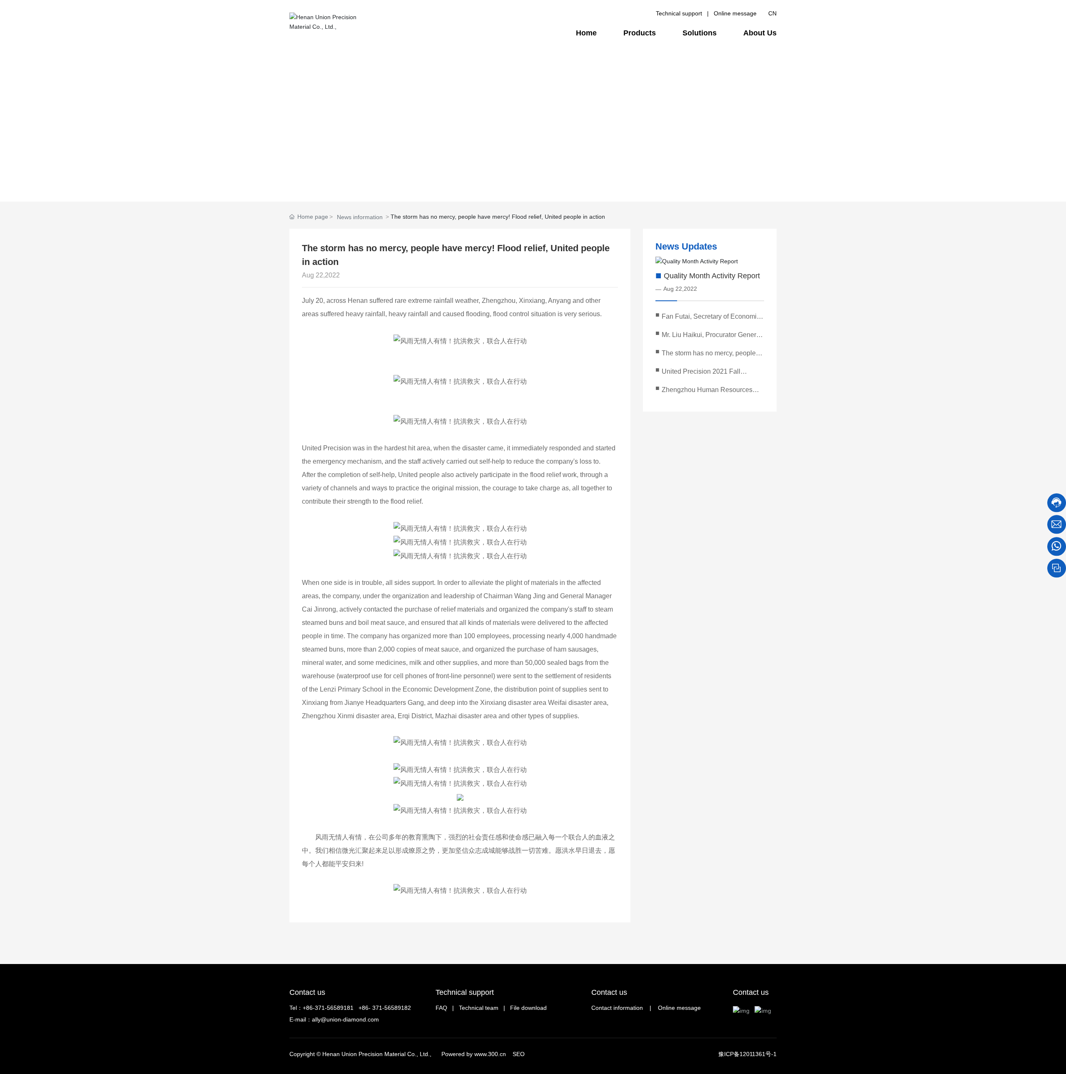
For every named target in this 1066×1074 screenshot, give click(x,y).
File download (528, 1007)
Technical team (478, 1007)
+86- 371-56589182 (385, 1007)
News (451, 176)
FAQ (441, 1007)
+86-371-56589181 (328, 1007)
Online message (735, 13)
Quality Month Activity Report (712, 276)
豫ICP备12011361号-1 (747, 1054)
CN (772, 13)
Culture (411, 176)
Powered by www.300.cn (473, 1054)
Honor (489, 176)
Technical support (679, 13)
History (368, 176)
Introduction (318, 176)
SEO (519, 1054)
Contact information (617, 1007)
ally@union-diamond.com (345, 1019)
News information (360, 217)
